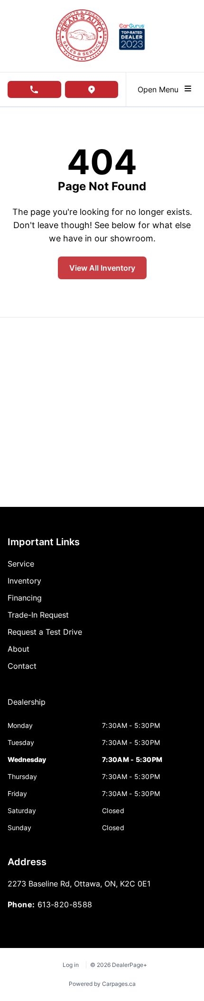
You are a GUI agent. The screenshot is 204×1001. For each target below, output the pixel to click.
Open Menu (160, 89)
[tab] (27, 706)
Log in (71, 964)
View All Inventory (102, 268)
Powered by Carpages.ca (102, 983)
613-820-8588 (65, 904)
